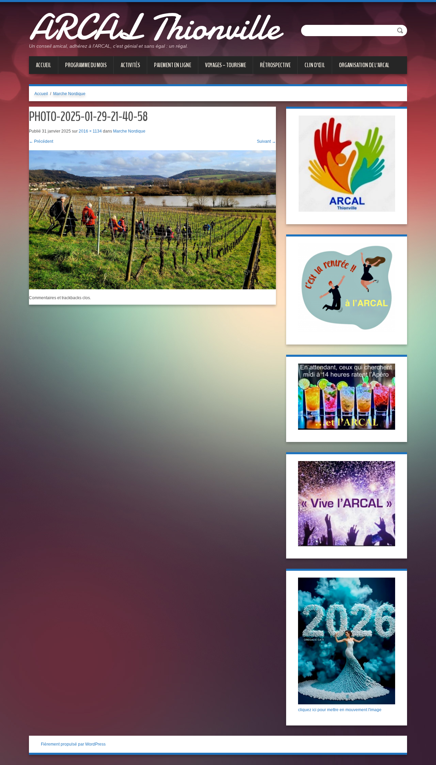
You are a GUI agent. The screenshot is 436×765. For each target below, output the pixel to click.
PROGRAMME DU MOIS (86, 65)
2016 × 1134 (90, 131)
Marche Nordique (69, 93)
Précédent (41, 141)
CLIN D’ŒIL (315, 65)
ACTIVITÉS (130, 65)
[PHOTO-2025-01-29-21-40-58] (152, 219)
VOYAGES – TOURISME (225, 65)
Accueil (43, 65)
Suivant (266, 141)
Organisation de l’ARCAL (364, 65)
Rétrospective (275, 65)
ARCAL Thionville (154, 27)
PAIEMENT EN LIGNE (172, 65)
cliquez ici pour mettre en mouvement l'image (340, 709)
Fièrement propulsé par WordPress (73, 744)
